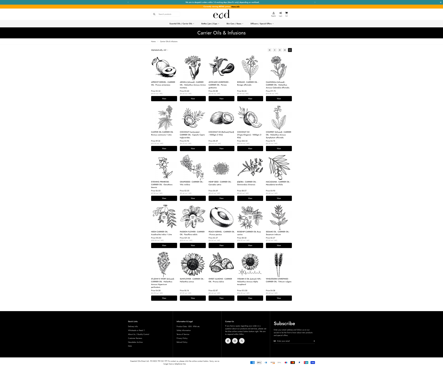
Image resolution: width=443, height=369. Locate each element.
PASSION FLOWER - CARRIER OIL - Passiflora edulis (192, 233)
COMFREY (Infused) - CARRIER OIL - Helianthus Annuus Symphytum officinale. (278, 135)
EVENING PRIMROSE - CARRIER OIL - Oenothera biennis (161, 184)
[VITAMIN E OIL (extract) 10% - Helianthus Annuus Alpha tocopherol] (250, 265)
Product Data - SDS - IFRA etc (188, 326)
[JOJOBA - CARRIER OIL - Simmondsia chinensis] (250, 168)
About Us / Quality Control (138, 334)
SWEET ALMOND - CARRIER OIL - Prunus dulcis (220, 280)
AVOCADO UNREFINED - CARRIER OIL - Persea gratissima (219, 85)
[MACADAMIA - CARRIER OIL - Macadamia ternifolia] (279, 168)
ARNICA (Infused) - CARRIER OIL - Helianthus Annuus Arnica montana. (193, 85)
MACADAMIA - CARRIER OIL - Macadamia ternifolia (278, 183)
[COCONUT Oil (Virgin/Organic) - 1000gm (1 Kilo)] (250, 118)
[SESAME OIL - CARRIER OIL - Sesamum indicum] (279, 217)
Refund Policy (182, 342)
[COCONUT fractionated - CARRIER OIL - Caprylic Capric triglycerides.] (193, 118)
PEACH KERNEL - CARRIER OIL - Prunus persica (221, 233)
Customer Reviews (135, 338)
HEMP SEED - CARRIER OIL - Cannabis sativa (220, 183)
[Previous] (128, 2)
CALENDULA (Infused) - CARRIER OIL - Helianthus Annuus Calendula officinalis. (278, 85)
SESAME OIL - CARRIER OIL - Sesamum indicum (278, 233)
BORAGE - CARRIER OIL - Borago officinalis (247, 83)
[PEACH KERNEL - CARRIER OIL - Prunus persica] (222, 217)
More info (235, 6)
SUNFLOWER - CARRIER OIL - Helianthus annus (192, 280)
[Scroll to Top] (438, 356)
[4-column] (285, 50)
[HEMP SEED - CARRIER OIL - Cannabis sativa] (222, 168)
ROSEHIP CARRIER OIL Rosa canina (249, 233)
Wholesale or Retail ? (136, 330)
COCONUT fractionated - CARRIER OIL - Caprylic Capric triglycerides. (192, 135)
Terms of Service (183, 334)
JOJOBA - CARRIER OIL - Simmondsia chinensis (247, 183)
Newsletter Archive (135, 342)
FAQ (130, 346)
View (164, 98)
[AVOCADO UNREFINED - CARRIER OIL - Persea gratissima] (222, 68)
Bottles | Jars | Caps (209, 23)
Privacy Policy (182, 338)
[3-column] (280, 50)
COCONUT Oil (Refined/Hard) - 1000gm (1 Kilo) (221, 133)
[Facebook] (228, 341)
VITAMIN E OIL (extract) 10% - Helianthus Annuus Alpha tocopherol (249, 282)
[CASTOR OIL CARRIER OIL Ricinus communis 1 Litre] (164, 118)
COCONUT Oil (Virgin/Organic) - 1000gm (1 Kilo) (249, 135)
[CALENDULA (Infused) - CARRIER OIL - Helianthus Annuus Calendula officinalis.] (279, 68)
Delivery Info (133, 326)
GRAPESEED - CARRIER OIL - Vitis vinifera (192, 183)
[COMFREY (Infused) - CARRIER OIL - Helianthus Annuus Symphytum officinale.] (279, 118)
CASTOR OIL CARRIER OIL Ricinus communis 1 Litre (162, 133)
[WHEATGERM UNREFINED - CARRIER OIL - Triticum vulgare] (279, 265)
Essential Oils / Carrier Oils (181, 23)
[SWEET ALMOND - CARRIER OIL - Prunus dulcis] (222, 265)
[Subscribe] (312, 341)
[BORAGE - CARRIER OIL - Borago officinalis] (250, 68)
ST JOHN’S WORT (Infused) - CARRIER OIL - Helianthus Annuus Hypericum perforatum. (163, 283)
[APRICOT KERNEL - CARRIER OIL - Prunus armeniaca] (164, 68)
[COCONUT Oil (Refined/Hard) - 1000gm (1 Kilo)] (222, 118)
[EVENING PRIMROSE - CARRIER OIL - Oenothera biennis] (164, 168)
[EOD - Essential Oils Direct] (221, 14)
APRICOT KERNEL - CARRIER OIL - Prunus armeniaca (163, 83)
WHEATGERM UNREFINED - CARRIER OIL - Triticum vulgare (278, 280)
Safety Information (184, 330)
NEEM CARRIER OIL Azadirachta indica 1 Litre (161, 233)
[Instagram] (235, 341)
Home (153, 41)
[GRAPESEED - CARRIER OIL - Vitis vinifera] (193, 168)
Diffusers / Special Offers (261, 23)
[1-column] (270, 50)
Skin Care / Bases (233, 23)
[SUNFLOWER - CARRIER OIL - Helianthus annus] (193, 265)
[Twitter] (242, 341)
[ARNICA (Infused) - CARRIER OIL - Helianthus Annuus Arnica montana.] (193, 68)
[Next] (315, 2)
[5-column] (290, 50)
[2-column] (275, 50)
